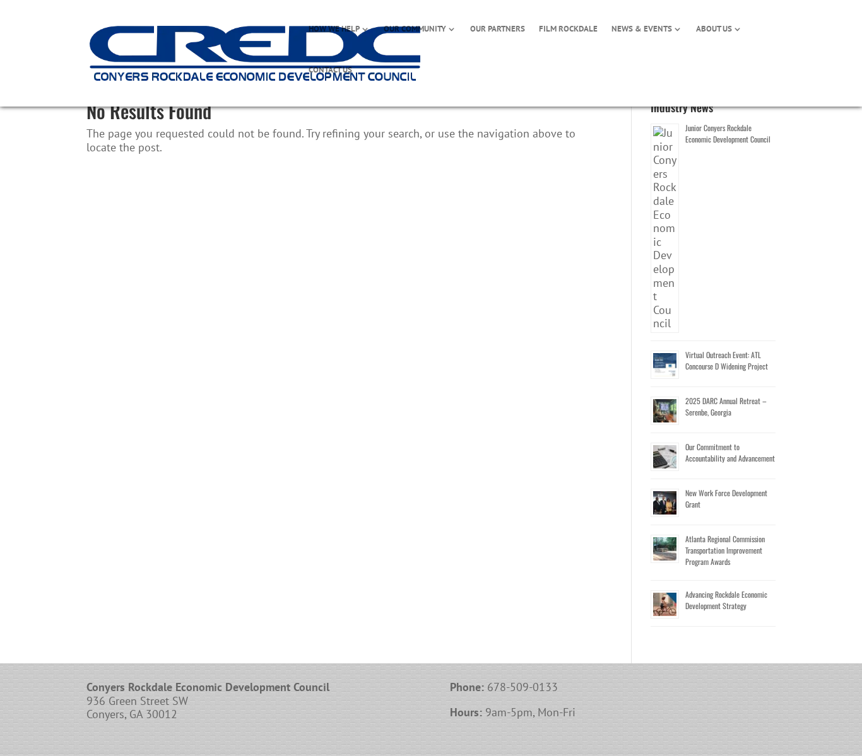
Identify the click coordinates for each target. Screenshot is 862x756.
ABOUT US (714, 29)
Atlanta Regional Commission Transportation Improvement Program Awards (725, 550)
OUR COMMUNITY (415, 29)
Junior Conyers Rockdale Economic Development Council (727, 133)
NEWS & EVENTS (641, 29)
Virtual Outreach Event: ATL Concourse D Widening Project (726, 360)
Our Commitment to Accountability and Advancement (730, 452)
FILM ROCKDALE (568, 29)
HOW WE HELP (334, 29)
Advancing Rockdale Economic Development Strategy (726, 600)
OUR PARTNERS (497, 29)
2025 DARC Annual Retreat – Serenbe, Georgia (726, 406)
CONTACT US (330, 70)
